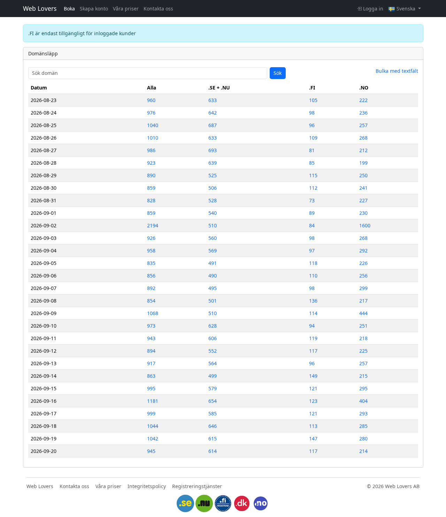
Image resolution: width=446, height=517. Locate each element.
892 (151, 288)
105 (313, 100)
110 (313, 275)
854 (151, 300)
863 (151, 376)
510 (212, 225)
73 (312, 200)
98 (312, 112)
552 (212, 350)
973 (151, 325)
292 (363, 250)
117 (313, 350)
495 (212, 288)
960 (151, 100)
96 (312, 125)
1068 (152, 313)
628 (212, 325)
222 (363, 100)
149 (313, 376)
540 (212, 213)
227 (363, 200)
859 (151, 188)
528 (212, 200)
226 (363, 263)
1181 (152, 401)
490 (212, 275)
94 (312, 325)
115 (313, 175)
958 (151, 250)
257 (363, 125)
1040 (152, 125)
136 (313, 300)
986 (151, 150)
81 (312, 150)
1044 (152, 426)
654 (212, 401)
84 (312, 225)
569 (212, 250)
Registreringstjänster (197, 486)
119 (313, 338)
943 (151, 338)
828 (151, 200)
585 (212, 413)
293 (363, 413)
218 (363, 338)
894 (151, 350)
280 (363, 438)
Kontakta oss (158, 8)
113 (313, 426)
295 (363, 388)
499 (212, 376)
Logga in (372, 8)
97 (312, 250)
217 (363, 300)
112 (313, 188)
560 (212, 238)
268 (363, 137)
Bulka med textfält (397, 71)
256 (363, 275)
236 (363, 112)
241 (363, 188)
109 (313, 137)
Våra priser (126, 8)
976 (151, 112)
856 (151, 275)
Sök (278, 73)
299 (363, 288)
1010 (152, 137)
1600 (364, 225)
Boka (69, 8)
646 (212, 426)
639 (212, 162)
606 (212, 338)
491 (212, 263)
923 (151, 162)
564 (212, 363)
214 (363, 451)
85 (312, 162)
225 (363, 350)
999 (151, 413)
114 (313, 313)
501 (212, 300)
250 (363, 175)
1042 (152, 438)
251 (363, 325)
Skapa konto (94, 8)
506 (212, 188)
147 (313, 438)
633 (212, 100)
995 (151, 388)
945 (151, 451)
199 (363, 162)
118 (313, 263)
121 (313, 388)
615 (212, 438)
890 (151, 175)
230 (363, 213)
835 (151, 263)
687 (212, 125)
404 (363, 401)
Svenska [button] (406, 8)
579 (212, 388)
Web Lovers (39, 8)
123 (313, 401)
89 (312, 213)
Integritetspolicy (147, 486)
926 (151, 238)
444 (363, 313)
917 (151, 363)
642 (212, 112)
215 (363, 376)
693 (212, 150)
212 (363, 150)
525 (212, 175)
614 (212, 451)
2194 (152, 225)
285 (363, 426)
